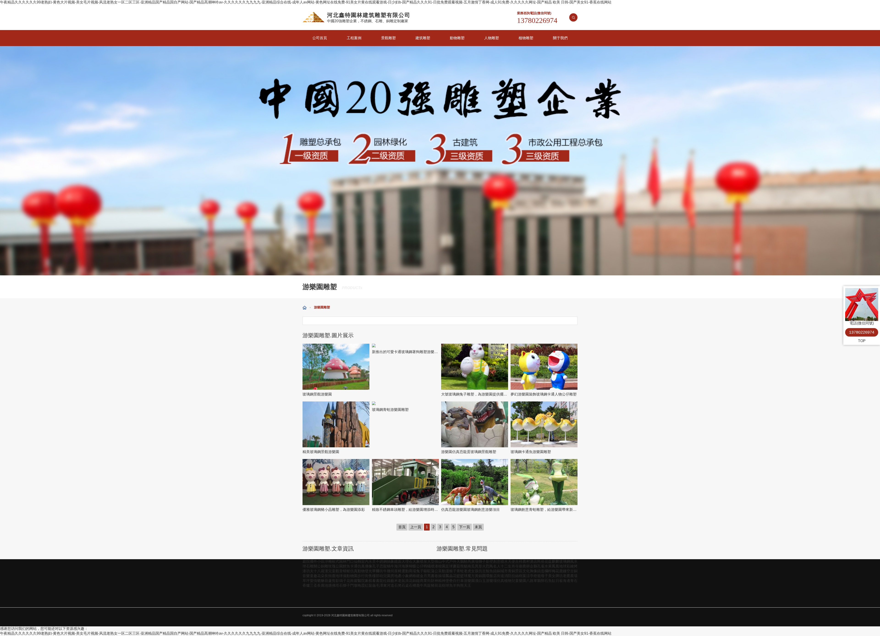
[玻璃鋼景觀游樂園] (336, 367)
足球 (449, 566)
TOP (862, 341)
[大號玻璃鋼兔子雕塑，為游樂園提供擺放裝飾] (474, 367)
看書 (376, 581)
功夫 (310, 571)
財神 (434, 581)
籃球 (464, 576)
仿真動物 (357, 571)
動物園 (352, 576)
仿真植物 (504, 581)
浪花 (408, 581)
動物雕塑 (457, 38)
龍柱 (383, 581)
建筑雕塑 (422, 38)
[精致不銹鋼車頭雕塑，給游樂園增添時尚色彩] (405, 482)
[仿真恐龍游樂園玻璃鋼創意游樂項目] (474, 482)
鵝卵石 (542, 581)
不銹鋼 (381, 561)
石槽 (412, 585)
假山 (438, 561)
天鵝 (460, 561)
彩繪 (570, 566)
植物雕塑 (526, 38)
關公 (317, 566)
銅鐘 (416, 581)
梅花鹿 (557, 571)
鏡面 (398, 561)
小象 (405, 576)
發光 (368, 571)
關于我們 (560, 38)
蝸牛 (390, 566)
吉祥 (518, 561)
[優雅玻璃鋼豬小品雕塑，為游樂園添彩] (336, 482)
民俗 (540, 561)
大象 (416, 561)
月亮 (427, 576)
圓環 (486, 576)
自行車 (458, 581)
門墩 (354, 585)
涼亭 (530, 576)
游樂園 (469, 581)
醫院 (361, 581)
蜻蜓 (346, 571)
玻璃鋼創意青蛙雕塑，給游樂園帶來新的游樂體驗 (544, 510)
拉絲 (515, 576)
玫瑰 (332, 566)
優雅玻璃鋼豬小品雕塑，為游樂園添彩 (333, 510)
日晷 (559, 581)
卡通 (354, 566)
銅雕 (324, 566)
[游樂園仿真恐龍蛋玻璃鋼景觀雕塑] (474, 424)
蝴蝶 (412, 566)
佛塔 (335, 585)
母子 (544, 576)
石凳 (398, 585)
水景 (372, 561)
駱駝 (427, 571)
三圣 (313, 585)
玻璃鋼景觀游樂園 (317, 394)
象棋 (368, 581)
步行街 (363, 576)
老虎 (467, 571)
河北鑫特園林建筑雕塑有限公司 (350, 615)
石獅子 (344, 585)
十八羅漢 (321, 571)
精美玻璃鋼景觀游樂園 (320, 452)
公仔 (420, 566)
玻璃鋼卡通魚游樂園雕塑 (531, 452)
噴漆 (434, 566)
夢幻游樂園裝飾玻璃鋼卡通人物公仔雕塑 (544, 394)
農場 (574, 576)
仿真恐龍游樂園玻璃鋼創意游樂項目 (470, 510)
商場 (412, 571)
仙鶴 (357, 561)
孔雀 (540, 566)
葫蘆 (328, 581)
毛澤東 (381, 585)
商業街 (425, 581)
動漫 (445, 571)
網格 (412, 576)
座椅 (398, 571)
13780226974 (861, 332)
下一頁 (464, 527)
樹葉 (522, 576)
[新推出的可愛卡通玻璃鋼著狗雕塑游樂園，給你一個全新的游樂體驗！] (405, 345)
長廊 (320, 585)
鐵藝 (390, 581)
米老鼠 (399, 581)
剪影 (335, 581)
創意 (496, 561)
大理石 (407, 561)
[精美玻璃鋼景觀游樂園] (336, 424)
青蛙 (460, 571)
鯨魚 (489, 571)
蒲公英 (436, 571)
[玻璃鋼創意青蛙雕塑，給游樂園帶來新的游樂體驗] (544, 482)
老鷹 (566, 576)
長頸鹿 (330, 576)
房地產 (396, 576)
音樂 (306, 576)
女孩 (474, 571)
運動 (405, 571)
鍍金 (420, 576)
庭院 (306, 561)
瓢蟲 (449, 576)
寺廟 (518, 566)
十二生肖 (507, 566)
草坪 (306, 581)
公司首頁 (319, 38)
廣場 (474, 561)
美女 (552, 576)
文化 (526, 571)
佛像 (368, 566)
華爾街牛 (379, 571)
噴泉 (423, 561)
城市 (504, 571)
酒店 (533, 561)
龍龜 (372, 585)
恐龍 (383, 566)
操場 (442, 576)
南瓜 (471, 566)
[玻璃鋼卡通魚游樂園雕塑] (544, 424)
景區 (518, 571)
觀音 (339, 571)
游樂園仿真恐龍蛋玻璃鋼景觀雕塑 (468, 452)
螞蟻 (427, 566)
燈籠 (537, 576)
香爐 (306, 585)
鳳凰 (555, 566)
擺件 (313, 561)
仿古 (482, 571)
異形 (478, 566)
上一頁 (415, 527)
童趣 (313, 576)
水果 (548, 566)
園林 (342, 561)
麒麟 (555, 561)
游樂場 (491, 581)
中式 (445, 561)
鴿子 (342, 581)
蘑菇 (456, 566)
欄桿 (548, 571)
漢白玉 (480, 581)
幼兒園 (385, 576)
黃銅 (478, 576)
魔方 (471, 576)
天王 (467, 585)
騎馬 (467, 561)
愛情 (313, 581)
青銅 (511, 571)
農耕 (526, 566)
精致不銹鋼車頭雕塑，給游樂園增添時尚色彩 (405, 510)
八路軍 (531, 581)
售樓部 (374, 576)
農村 (526, 561)
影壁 (489, 561)
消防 (508, 576)
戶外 (452, 561)
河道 (390, 585)
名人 (496, 566)
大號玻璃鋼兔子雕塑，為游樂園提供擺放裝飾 (474, 394)
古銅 (574, 571)
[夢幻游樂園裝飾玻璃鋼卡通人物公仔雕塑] (544, 367)
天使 (511, 561)
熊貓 (464, 566)
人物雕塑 (491, 38)
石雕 (310, 566)
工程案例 (354, 38)
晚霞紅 (363, 585)
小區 (320, 561)
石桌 (405, 585)
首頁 (402, 527)
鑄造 (540, 571)
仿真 (361, 566)
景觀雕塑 (388, 38)
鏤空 (566, 571)
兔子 (420, 571)
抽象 (390, 561)
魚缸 (552, 581)
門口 (350, 561)
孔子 (376, 566)
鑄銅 (496, 571)
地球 (562, 566)
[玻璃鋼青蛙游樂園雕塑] (405, 403)
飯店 (493, 576)
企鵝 (533, 566)
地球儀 (341, 576)
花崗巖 (352, 581)
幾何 (390, 571)
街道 (500, 576)
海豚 (405, 566)
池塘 (328, 585)
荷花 (438, 585)
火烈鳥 (487, 566)
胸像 (533, 571)
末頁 (478, 527)
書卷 (434, 576)
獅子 (482, 561)
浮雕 (328, 561)
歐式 (335, 561)
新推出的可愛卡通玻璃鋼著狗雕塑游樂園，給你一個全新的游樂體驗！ (405, 352)
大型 (430, 561)
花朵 (320, 576)
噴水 (504, 561)
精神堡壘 (445, 581)
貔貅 (320, 581)
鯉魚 (346, 566)
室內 (364, 561)
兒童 (332, 571)
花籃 (456, 576)
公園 (339, 566)
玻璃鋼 (564, 561)
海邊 (566, 581)
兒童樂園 (519, 581)
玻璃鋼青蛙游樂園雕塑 (390, 410)
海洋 (398, 566)
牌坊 (559, 576)
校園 (442, 566)
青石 (574, 581)
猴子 (452, 571)
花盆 (548, 561)
